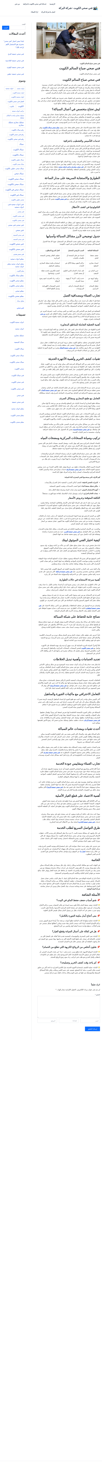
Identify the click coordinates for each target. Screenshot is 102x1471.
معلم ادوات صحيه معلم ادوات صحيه (15, 265)
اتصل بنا (82, 851)
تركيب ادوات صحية (18, 111)
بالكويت (12, 106)
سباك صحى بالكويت (17, 362)
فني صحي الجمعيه (18, 239)
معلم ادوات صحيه (17, 259)
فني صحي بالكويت (16, 249)
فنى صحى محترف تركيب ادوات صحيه (70, 167)
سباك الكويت (18, 149)
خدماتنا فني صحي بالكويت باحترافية (34, 4)
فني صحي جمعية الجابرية (86, 822)
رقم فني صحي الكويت (16, 135)
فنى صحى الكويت (18, 216)
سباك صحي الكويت (16, 179)
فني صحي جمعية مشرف (51, 752)
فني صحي (20, 230)
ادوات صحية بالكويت (17, 97)
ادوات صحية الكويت (18, 93)
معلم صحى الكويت (17, 281)
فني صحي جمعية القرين (72, 532)
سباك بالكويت (18, 155)
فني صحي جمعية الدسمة (81, 429)
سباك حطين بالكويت (17, 160)
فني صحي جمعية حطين (15, 74)
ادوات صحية (9, 88)
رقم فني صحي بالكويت (16, 139)
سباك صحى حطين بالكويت (14, 169)
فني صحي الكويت (61, 199)
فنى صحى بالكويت (18, 220)
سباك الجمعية (19, 342)
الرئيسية (52, 4)
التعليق (97, 995)
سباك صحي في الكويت (14, 189)
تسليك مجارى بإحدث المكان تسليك (15, 117)
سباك (21, 144)
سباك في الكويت (17, 195)
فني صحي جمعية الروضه (58, 685)
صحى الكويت (19, 369)
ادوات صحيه (19, 329)
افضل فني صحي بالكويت (16, 101)
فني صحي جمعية (18, 402)
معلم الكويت (20, 271)
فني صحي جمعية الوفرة (15, 67)
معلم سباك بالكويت (16, 275)
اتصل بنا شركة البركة (48, 12)
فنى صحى (21, 212)
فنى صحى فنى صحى (16, 225)
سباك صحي (19, 173)
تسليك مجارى (19, 335)
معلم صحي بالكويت (16, 296)
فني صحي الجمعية (18, 235)
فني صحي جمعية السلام (67, 348)
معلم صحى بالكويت (16, 286)
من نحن (17, 4)
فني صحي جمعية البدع (16, 54)
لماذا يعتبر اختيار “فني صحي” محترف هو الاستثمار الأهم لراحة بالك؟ (14, 44)
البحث (23, 24)
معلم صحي (19, 291)
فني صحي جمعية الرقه (73, 469)
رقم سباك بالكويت (17, 130)
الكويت (21, 106)
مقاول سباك (20, 301)
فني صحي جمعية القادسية (14, 61)
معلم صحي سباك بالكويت (51, 127)
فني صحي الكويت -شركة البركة (75, 8)
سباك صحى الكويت (18, 164)
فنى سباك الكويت (17, 375)
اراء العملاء (34, 12)
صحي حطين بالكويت (17, 200)
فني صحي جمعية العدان (49, 390)
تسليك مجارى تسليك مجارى (16, 123)
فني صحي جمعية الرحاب (92, 720)
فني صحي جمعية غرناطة (64, 571)
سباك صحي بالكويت (16, 184)
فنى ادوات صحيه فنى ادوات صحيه (16, 205)
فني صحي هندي (18, 254)
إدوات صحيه (20, 88)
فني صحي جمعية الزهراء (55, 787)
